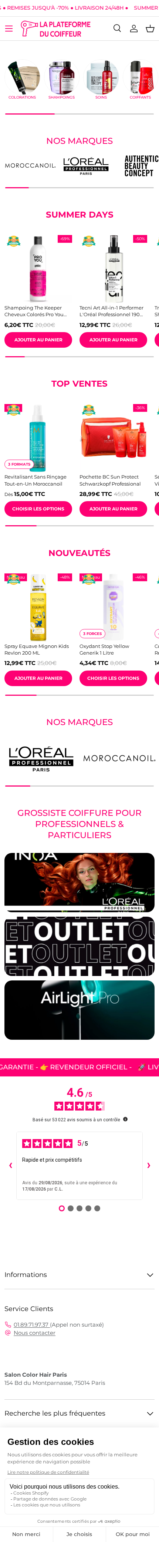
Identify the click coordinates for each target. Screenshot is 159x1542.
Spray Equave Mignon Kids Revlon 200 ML (36, 649)
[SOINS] (101, 77)
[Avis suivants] (148, 1166)
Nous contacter (34, 1332)
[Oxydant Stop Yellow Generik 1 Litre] (113, 607)
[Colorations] (22, 77)
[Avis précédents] (10, 1166)
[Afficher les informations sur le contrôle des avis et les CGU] (125, 1119)
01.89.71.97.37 (32, 1324)
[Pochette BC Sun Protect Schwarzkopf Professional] (113, 438)
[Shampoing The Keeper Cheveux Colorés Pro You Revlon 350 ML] (38, 269)
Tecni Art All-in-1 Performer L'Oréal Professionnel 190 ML (111, 311)
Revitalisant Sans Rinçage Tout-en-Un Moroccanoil (35, 480)
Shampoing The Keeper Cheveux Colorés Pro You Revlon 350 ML (34, 311)
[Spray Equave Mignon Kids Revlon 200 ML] (38, 607)
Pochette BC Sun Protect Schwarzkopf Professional (110, 480)
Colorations (22, 97)
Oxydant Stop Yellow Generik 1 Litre (104, 649)
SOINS (101, 97)
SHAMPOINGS (61, 97)
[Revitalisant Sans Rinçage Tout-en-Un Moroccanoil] (38, 438)
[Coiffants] (140, 77)
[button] (150, 28)
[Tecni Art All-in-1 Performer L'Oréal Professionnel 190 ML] (113, 269)
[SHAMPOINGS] (62, 77)
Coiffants (140, 97)
